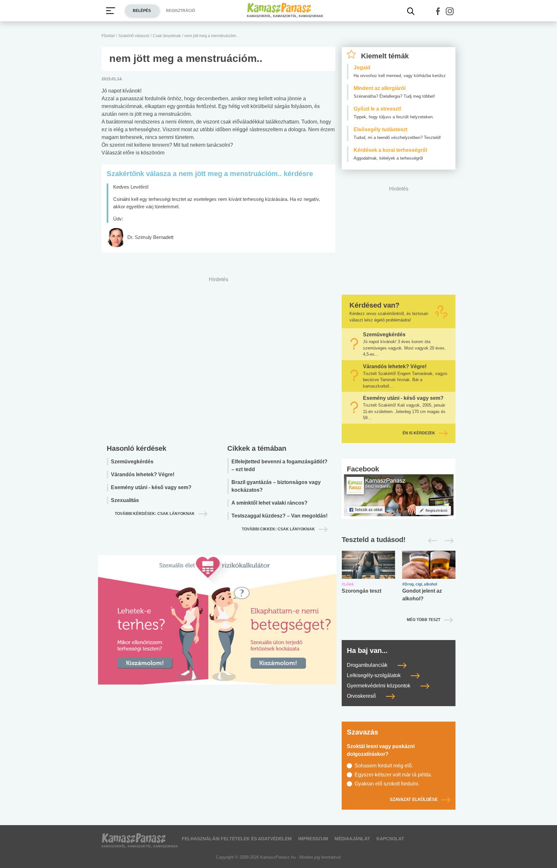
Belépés (142, 10)
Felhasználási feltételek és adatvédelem (237, 838)
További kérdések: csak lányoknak (155, 513)
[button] (438, 11)
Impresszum (313, 838)
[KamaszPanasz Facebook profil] (399, 495)
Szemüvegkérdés (132, 461)
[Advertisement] (218, 359)
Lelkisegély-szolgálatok (374, 675)
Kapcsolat (390, 838)
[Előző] (431, 541)
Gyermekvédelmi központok (379, 685)
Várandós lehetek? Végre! (142, 474)
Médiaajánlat (352, 838)
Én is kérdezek (419, 433)
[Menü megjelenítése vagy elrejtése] (111, 11)
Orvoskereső (362, 696)
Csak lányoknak (167, 36)
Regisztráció (180, 10)
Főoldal (108, 36)
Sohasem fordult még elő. (384, 765)
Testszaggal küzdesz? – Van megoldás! (279, 515)
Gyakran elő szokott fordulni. (387, 783)
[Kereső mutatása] (411, 11)
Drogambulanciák (368, 665)
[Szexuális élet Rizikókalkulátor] (217, 627)
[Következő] (447, 541)
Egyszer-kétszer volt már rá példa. (393, 774)
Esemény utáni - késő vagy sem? (151, 487)
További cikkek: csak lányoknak (278, 529)
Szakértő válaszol (133, 36)
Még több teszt (423, 619)
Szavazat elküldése (414, 799)
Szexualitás (125, 500)
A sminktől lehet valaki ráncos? (269, 503)
